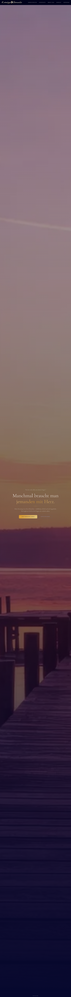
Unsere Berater (32, 2)
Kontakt (58, 2)
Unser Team (51, 2)
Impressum (66, 2)
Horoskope (42, 2)
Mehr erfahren (45, 516)
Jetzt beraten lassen (28, 516)
